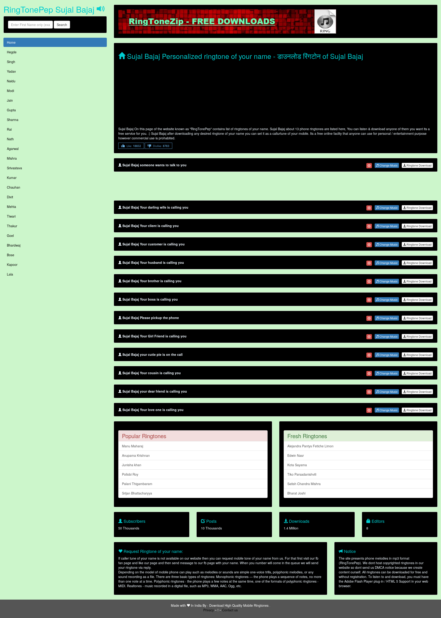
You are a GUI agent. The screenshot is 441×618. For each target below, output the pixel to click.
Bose (10, 255)
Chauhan (13, 187)
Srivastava (14, 168)
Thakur (12, 226)
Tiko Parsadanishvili (301, 474)
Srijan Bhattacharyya (137, 493)
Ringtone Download (419, 165)
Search (62, 24)
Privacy (208, 610)
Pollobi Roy (130, 474)
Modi (10, 90)
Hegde (12, 52)
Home (11, 42)
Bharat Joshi (296, 493)
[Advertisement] (256, 94)
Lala (10, 274)
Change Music (388, 165)
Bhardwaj (13, 245)
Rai (9, 129)
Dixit (10, 197)
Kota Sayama (297, 465)
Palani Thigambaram (137, 483)
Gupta (11, 110)
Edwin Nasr (295, 455)
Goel (10, 235)
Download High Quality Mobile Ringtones (239, 605)
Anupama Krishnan (136, 455)
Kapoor (12, 264)
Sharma (12, 119)
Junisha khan (131, 465)
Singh (11, 61)
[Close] (369, 165)
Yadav (11, 71)
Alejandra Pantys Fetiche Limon (310, 446)
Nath (10, 139)
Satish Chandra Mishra (304, 483)
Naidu (11, 81)
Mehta (11, 206)
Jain (10, 100)
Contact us (230, 610)
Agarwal (13, 148)
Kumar (12, 177)
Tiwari (11, 216)
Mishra (12, 158)
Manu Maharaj (132, 446)
